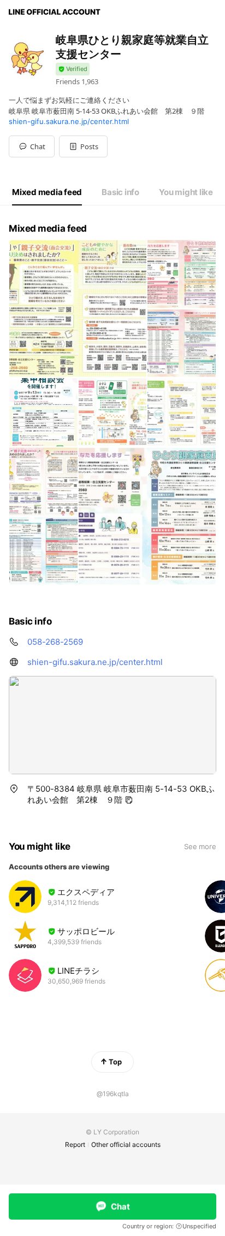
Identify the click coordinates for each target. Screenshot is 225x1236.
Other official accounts (126, 1144)
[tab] (47, 192)
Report (75, 1144)
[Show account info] (73, 69)
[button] (83, 146)
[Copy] (128, 799)
